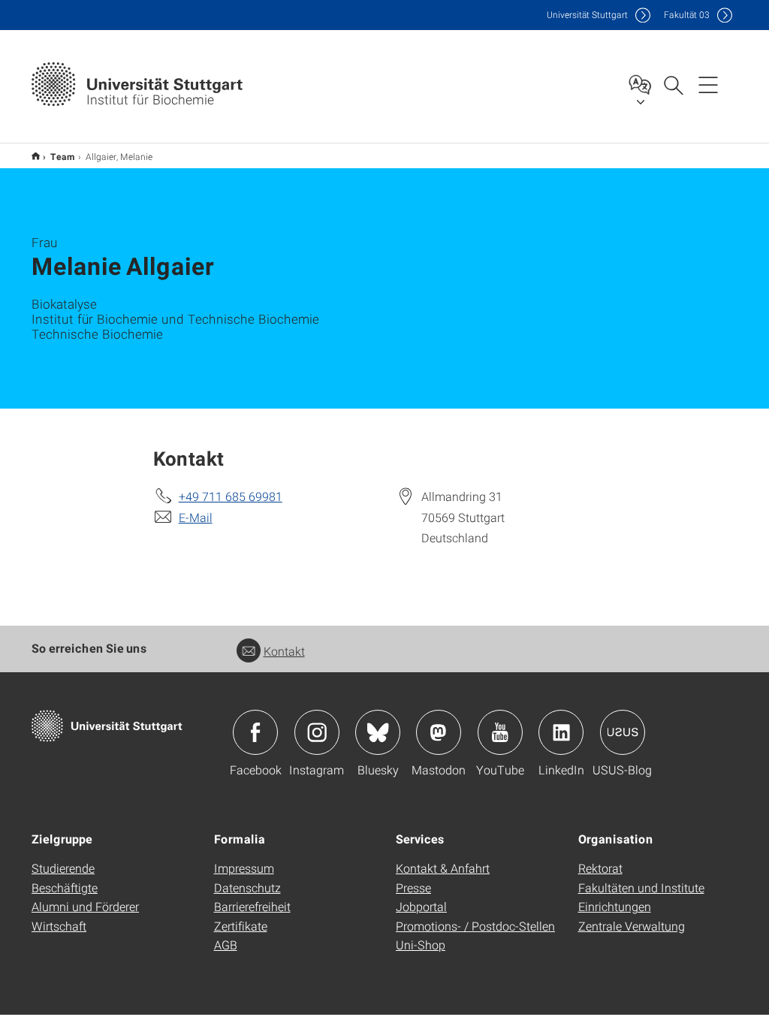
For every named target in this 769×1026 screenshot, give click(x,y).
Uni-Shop (420, 944)
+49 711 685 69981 (230, 496)
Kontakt (284, 651)
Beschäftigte (65, 887)
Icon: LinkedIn (561, 732)
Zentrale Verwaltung (631, 926)
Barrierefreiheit (252, 906)
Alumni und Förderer (85, 906)
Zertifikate (240, 926)
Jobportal (421, 906)
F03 (687, 14)
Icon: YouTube (500, 732)
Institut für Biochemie (36, 155)
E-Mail (196, 517)
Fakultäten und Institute (641, 887)
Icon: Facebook (255, 732)
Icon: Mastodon (438, 732)
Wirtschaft (59, 926)
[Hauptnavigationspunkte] (708, 84)
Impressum (244, 868)
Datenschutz (247, 887)
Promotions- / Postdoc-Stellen (475, 926)
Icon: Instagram (316, 732)
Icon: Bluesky (377, 732)
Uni (587, 14)
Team (62, 156)
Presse (413, 887)
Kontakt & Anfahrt (443, 868)
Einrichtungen (614, 906)
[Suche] (673, 84)
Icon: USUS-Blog (622, 732)
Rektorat (600, 868)
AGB (225, 944)
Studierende (63, 868)
